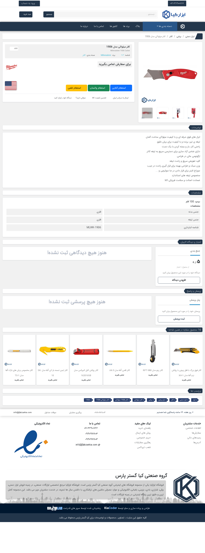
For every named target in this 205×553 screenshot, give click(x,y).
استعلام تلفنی (75, 88)
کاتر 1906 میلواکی (121, 400)
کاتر (84, 55)
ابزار (194, 400)
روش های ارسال (143, 433)
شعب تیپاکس (144, 447)
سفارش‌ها (196, 433)
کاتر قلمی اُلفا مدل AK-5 (119, 370)
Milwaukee (106, 55)
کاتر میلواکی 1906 (102, 400)
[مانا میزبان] (54, 508)
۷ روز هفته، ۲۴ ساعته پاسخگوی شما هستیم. (174, 412)
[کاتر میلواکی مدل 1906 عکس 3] (178, 113)
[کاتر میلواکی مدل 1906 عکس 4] (163, 113)
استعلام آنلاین (119, 88)
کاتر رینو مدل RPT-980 (153, 370)
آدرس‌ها (197, 443)
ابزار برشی (161, 400)
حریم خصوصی (144, 438)
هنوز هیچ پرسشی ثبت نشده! (77, 302)
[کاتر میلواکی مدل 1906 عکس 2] (193, 113)
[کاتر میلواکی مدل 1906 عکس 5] (147, 113)
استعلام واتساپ (98, 88)
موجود (197, 201)
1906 (88, 400)
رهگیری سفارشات (142, 443)
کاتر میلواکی (138, 400)
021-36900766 (177, 3)
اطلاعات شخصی (193, 428)
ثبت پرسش (179, 319)
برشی (150, 400)
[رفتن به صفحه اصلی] (182, 26)
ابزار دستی (183, 400)
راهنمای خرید (144, 428)
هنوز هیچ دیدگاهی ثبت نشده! (77, 252)
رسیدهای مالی (194, 438)
